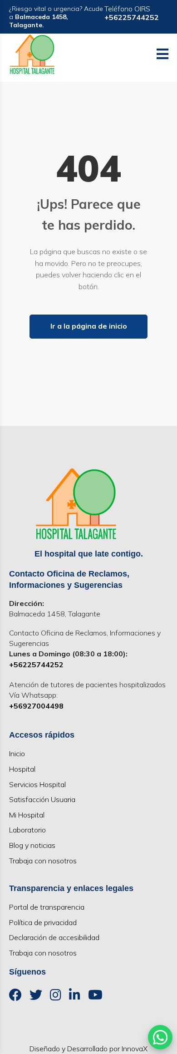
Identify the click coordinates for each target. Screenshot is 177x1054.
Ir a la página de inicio (88, 325)
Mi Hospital (26, 814)
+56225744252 (36, 664)
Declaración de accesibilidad (54, 937)
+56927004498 (36, 705)
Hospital (22, 768)
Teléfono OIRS (131, 13)
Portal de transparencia (46, 906)
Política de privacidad (43, 922)
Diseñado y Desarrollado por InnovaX (89, 1048)
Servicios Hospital (37, 784)
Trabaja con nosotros (43, 860)
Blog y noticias (32, 845)
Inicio (17, 753)
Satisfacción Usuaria (42, 799)
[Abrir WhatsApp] (160, 1037)
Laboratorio (27, 829)
